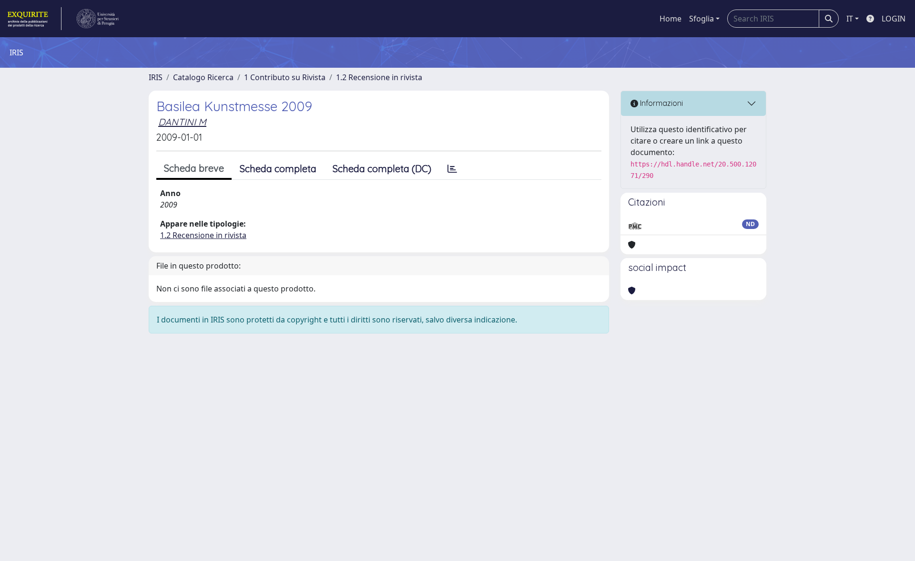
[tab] (452, 169)
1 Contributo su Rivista (284, 77)
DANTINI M (182, 122)
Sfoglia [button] (701, 18)
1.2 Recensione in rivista (379, 77)
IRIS (156, 77)
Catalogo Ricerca (203, 77)
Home (670, 18)
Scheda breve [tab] (194, 168)
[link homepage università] (97, 18)
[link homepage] (33, 18)
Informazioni (660, 103)
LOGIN (893, 18)
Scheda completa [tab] (278, 169)
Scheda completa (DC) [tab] (382, 169)
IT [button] (849, 18)
